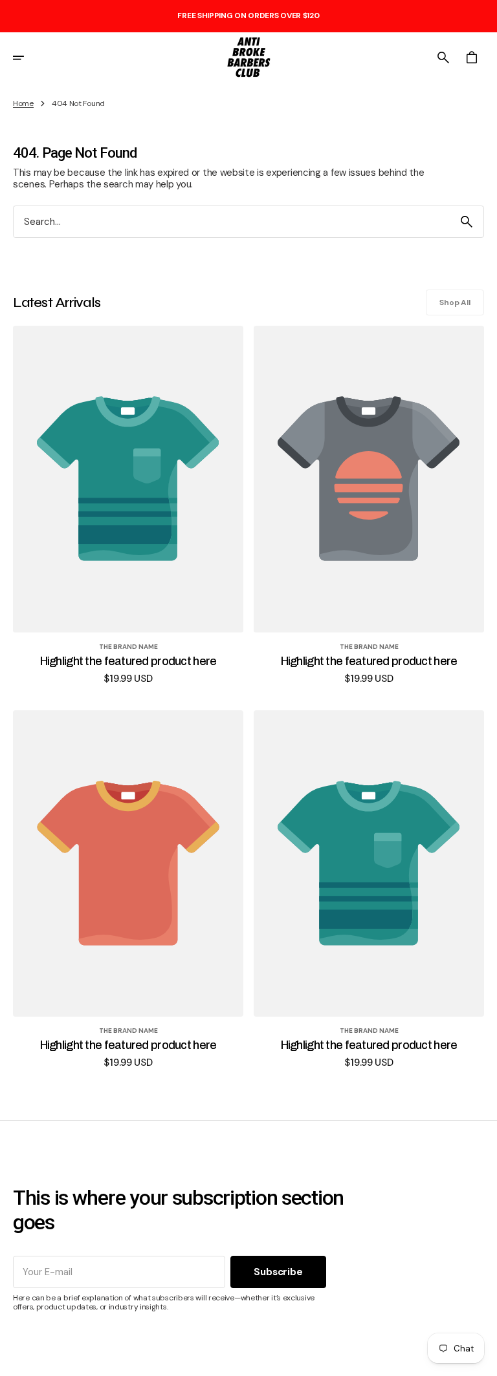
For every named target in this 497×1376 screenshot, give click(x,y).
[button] (27, 57)
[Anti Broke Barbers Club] (248, 57)
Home (23, 103)
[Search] (466, 221)
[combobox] (232, 222)
